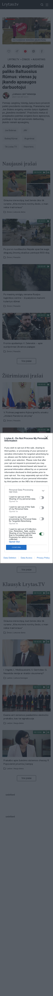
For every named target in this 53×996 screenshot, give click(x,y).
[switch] (41, 497)
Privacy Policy (43, 558)
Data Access (26, 558)
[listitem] (26, 491)
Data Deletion (10, 558)
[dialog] (26, 498)
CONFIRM (16, 547)
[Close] (47, 438)
